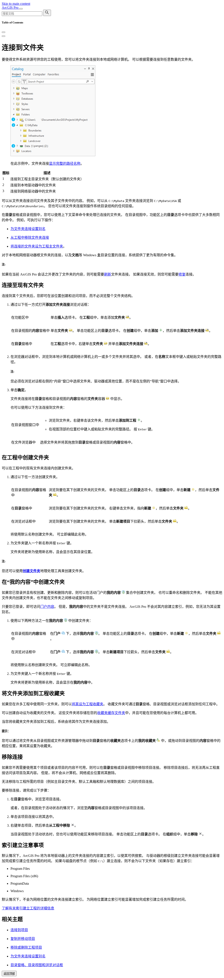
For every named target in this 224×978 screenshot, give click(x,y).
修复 (182, 274)
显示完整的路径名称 (64, 163)
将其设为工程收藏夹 (87, 704)
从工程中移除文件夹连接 (29, 237)
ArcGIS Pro (10, 7)
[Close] (3, 32)
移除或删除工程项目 (26, 947)
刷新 (107, 274)
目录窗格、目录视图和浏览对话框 (36, 965)
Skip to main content (16, 3)
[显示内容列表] (3, 36)
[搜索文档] (47, 13)
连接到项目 (19, 930)
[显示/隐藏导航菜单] (21, 8)
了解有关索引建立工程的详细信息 (28, 908)
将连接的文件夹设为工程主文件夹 (36, 246)
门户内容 (47, 606)
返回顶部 (9, 973)
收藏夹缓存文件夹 (111, 713)
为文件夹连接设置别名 (28, 229)
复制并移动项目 (22, 939)
